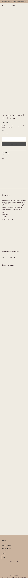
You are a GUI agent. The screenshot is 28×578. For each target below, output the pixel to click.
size (3, 130)
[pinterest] (17, 565)
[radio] (3, 133)
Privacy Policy (5, 551)
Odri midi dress (5, 524)
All (8, 154)
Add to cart (14, 144)
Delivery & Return (6, 548)
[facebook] (10, 565)
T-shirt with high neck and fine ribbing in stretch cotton (7, 394)
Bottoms (11, 154)
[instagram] (14, 565)
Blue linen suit (18, 392)
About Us (4, 540)
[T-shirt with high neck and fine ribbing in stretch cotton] (7, 332)
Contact (3, 543)
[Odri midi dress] (7, 464)
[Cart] (25, 5)
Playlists (4, 553)
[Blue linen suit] (20, 332)
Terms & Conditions (6, 545)
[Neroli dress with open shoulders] (20, 464)
